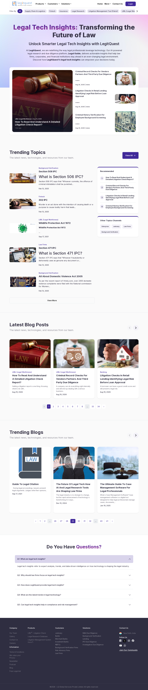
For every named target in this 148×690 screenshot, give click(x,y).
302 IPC (43, 200)
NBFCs (57, 645)
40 (101, 521)
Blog (11, 668)
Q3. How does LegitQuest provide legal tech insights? (40, 585)
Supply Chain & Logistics (35, 11)
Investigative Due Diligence (93, 645)
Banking (103, 372)
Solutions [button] (65, 4)
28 (67, 521)
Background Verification (48, 168)
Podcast (12, 664)
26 (55, 521)
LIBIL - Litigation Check (37, 633)
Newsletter (13, 661)
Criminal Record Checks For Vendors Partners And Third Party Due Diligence (93, 72)
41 (107, 521)
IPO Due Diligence (90, 642)
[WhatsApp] (125, 645)
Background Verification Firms (66, 647)
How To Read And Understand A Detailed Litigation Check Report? (37, 123)
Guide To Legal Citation (25, 484)
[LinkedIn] (120, 640)
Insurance (64, 11)
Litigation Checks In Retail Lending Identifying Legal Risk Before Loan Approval (91, 93)
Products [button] (40, 4)
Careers (12, 643)
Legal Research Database (38, 636)
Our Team (13, 633)
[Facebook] (133, 640)
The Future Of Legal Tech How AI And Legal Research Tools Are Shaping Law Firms (73, 487)
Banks (57, 636)
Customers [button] (53, 4)
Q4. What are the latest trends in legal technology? (39, 595)
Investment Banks (62, 642)
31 (84, 521)
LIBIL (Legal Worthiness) (132, 11)
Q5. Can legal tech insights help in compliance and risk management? (47, 604)
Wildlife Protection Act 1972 (55, 223)
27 (61, 521)
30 (79, 521)
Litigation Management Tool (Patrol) (103, 11)
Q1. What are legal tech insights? (31, 559)
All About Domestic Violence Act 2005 (61, 276)
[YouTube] (120, 645)
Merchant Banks (61, 639)
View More (52, 300)
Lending (86, 639)
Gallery (12, 636)
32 (90, 521)
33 (93, 406)
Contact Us (118, 4)
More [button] (107, 4)
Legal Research (78, 11)
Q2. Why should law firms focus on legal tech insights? (40, 575)
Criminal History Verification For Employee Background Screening (90, 116)
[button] (137, 11)
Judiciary (116, 226)
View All (129, 155)
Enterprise (105, 226)
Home (100, 4)
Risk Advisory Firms (62, 650)
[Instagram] (129, 640)
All (20, 11)
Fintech (52, 11)
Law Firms (43, 245)
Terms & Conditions (16, 652)
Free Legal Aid (15, 671)
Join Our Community (128, 650)
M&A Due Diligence (90, 633)
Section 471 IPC (47, 248)
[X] (124, 640)
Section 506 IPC (48, 171)
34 (98, 406)
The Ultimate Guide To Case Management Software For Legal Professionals (115, 487)
